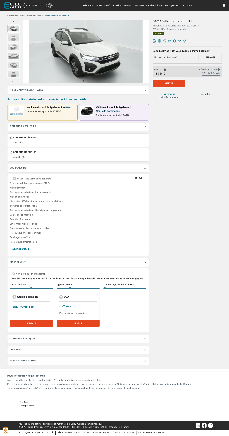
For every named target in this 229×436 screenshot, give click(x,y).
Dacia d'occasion (35, 16)
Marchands (186, 5)
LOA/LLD (139, 5)
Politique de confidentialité (36, 432)
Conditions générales (97, 432)
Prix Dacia (24, 402)
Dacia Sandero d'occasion (57, 16)
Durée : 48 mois (18, 284)
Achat (99, 5)
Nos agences (171, 5)
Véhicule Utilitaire (68, 432)
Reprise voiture (154, 5)
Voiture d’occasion (16, 16)
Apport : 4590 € (64, 284)
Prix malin (88, 5)
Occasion (117, 5)
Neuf (107, 5)
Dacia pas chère (27, 405)
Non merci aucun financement (31, 274)
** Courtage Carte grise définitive (34, 178)
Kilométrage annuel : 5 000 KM (118, 284)
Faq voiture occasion (151, 432)
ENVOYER (211, 57)
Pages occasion (124, 432)
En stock (128, 5)
